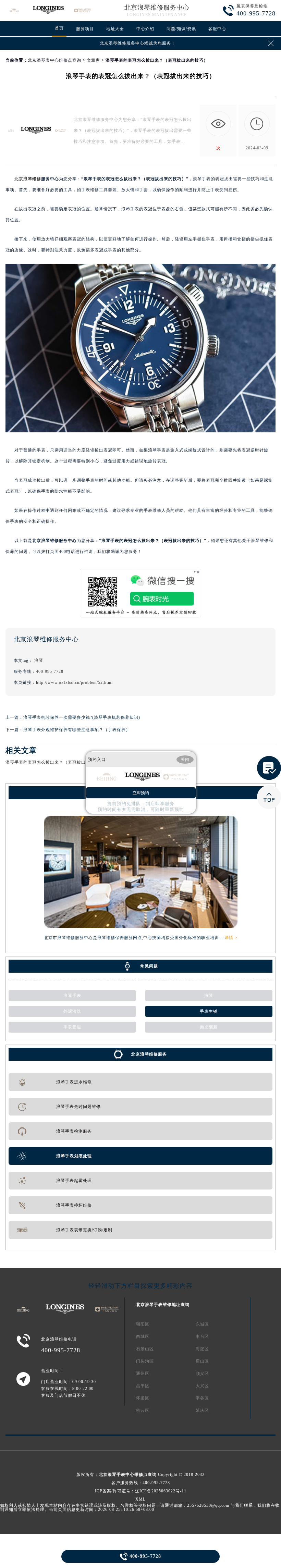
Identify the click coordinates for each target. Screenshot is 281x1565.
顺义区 (202, 1373)
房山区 (202, 1361)
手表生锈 (209, 1011)
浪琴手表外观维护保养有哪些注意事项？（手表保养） (76, 729)
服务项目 (85, 28)
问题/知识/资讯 (181, 28)
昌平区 (142, 1385)
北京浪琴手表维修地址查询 (163, 1304)
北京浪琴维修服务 (149, 1054)
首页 (59, 28)
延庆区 (202, 1410)
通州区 (142, 1373)
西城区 (142, 1336)
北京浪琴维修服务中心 (157, 7)
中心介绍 (145, 28)
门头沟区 (145, 1361)
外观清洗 (72, 1011)
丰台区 (202, 1336)
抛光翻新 (209, 1027)
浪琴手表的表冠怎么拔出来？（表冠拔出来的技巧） (56, 762)
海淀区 (202, 1348)
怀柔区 (142, 1398)
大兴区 (202, 1385)
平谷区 (202, 1398)
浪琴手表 (72, 995)
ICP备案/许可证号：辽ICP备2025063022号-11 (140, 1491)
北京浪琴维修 (27, 178)
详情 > (230, 937)
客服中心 (217, 28)
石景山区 (145, 1348)
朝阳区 (142, 1324)
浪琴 (38, 660)
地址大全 (115, 28)
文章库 (93, 60)
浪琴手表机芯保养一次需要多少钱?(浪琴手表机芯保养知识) (81, 717)
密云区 (142, 1410)
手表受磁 (72, 1027)
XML (140, 1499)
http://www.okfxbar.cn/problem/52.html (74, 682)
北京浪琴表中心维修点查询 (54, 60)
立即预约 (141, 792)
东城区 (202, 1324)
